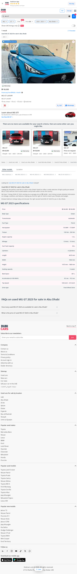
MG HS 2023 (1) (35, 174)
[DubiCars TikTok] (21, 551)
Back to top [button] (71, 326)
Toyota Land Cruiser (8, 470)
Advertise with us (7, 363)
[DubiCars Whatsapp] (30, 551)
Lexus (3, 438)
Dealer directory (6, 366)
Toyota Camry (6, 478)
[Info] (19, 26)
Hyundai (4, 449)
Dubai (3, 408)
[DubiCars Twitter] (25, 551)
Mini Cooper (5, 539)
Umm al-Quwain (6, 420)
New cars (4, 378)
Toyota (3, 429)
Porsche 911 (5, 516)
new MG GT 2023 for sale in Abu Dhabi (21, 183)
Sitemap (4, 371)
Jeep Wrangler (6, 495)
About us (4, 352)
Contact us (4, 349)
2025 (4, 37)
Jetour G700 (5, 522)
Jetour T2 (4, 510)
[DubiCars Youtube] (16, 551)
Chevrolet (4, 452)
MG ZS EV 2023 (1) (64, 174)
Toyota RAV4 (5, 536)
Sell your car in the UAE (9, 384)
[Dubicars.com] (4, 327)
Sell (62, 10)
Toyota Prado (5, 475)
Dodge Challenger (7, 530)
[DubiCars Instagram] (12, 551)
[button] (2, 4)
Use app (69, 10)
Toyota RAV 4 (5, 484)
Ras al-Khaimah (6, 414)
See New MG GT (7, 117)
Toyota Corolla (6, 490)
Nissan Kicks (5, 519)
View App (71, 3)
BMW (2, 440)
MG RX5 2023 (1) (20, 174)
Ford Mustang (6, 487)
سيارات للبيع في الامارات (8, 387)
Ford (2, 443)
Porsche (4, 460)
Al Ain (3, 403)
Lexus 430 (4, 501)
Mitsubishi (4, 455)
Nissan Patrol (5, 473)
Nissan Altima (5, 481)
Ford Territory (6, 541)
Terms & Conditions (8, 354)
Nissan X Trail (5, 533)
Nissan (3, 435)
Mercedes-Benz (6, 432)
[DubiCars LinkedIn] (3, 551)
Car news (4, 381)
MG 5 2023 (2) (6, 174)
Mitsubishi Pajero (7, 498)
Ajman (3, 406)
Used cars (4, 375)
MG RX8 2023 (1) (49, 174)
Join (72, 337)
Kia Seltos (4, 527)
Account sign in (6, 360)
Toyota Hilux (5, 492)
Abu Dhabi (4, 400)
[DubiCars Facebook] (7, 551)
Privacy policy (5, 357)
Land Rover (5, 446)
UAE (2, 397)
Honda (3, 457)
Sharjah (3, 417)
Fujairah (3, 411)
